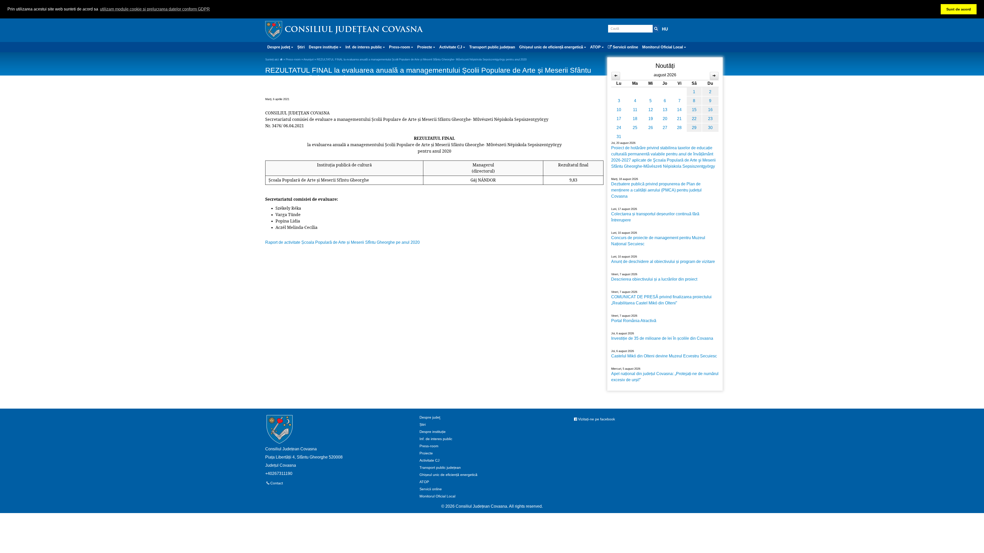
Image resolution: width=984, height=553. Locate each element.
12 (650, 110)
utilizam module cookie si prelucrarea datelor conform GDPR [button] (155, 9)
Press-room (293, 59)
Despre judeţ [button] (279, 47)
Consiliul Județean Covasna (354, 30)
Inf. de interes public (435, 439)
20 (665, 118)
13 (665, 110)
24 (619, 127)
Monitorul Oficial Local (437, 496)
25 (635, 127)
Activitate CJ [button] (451, 47)
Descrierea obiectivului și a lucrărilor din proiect (654, 279)
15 (694, 110)
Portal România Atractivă (633, 320)
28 (679, 127)
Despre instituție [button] (324, 47)
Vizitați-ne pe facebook (596, 419)
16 (710, 110)
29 (694, 127)
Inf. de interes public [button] (364, 47)
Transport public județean (492, 47)
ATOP (424, 482)
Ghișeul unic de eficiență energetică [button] (551, 47)
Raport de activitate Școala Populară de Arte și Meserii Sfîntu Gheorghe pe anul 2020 (342, 242)
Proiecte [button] (425, 47)
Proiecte (426, 453)
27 (665, 127)
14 (679, 110)
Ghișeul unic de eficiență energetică (448, 475)
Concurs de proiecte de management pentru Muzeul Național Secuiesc (658, 241)
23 (710, 118)
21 (679, 118)
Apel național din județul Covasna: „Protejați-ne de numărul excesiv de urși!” (665, 376)
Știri (301, 47)
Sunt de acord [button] (958, 9)
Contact (276, 483)
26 (650, 127)
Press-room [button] (400, 47)
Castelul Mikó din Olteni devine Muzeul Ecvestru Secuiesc (664, 356)
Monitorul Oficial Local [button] (663, 47)
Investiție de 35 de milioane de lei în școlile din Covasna (662, 338)
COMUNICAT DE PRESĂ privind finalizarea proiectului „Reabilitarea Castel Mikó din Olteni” (661, 300)
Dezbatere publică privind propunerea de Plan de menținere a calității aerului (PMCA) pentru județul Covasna (656, 190)
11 (635, 110)
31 (619, 136)
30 (710, 127)
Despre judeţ (429, 417)
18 (635, 118)
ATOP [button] (596, 47)
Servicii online (625, 47)
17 (619, 118)
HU (665, 29)
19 (650, 118)
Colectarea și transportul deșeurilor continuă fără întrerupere (655, 217)
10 (619, 110)
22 (694, 118)
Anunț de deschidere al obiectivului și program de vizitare (663, 261)
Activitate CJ (429, 460)
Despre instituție (432, 432)
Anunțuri (308, 59)
